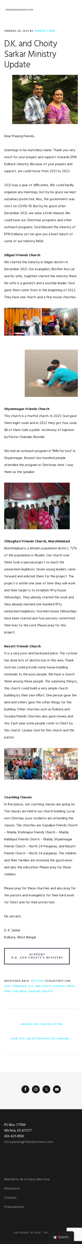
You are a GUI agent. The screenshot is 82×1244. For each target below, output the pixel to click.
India (71, 986)
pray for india (15, 991)
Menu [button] (72, 9)
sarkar (34, 991)
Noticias (38, 981)
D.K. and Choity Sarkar (47, 986)
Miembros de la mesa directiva (26, 1179)
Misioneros (12, 1188)
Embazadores (14, 1207)
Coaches (10, 1198)
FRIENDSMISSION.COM (19, 9)
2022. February (15, 986)
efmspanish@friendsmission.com (28, 1142)
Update (47, 991)
